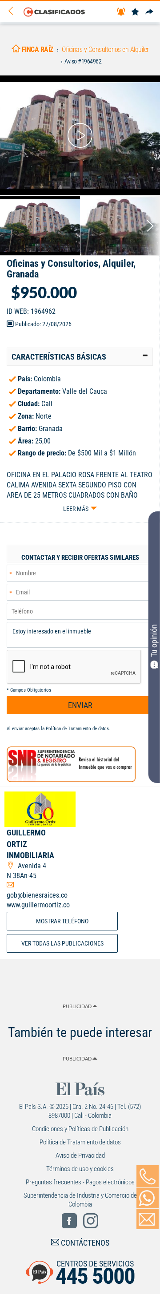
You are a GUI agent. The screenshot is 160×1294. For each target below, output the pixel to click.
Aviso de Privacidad (80, 1155)
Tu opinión (154, 640)
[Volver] (13, 11)
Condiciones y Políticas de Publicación (80, 1129)
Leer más (75, 508)
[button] (79, 357)
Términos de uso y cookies (80, 1169)
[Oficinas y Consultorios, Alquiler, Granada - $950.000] (80, 135)
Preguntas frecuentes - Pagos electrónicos (80, 1182)
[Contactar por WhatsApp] (147, 1198)
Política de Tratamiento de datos (77, 729)
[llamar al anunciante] (147, 1176)
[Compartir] (149, 12)
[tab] (80, 357)
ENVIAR (80, 705)
